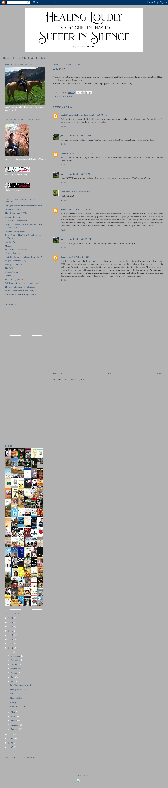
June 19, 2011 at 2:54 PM (78, 256)
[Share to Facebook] (87, 92)
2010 (10, 734)
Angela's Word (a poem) (15, 260)
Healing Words (11, 241)
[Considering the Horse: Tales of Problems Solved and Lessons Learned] (22, 507)
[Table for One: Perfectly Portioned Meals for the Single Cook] (22, 464)
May (13, 711)
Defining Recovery (13, 216)
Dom (63, 191)
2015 (10, 635)
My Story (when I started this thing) (29, 57)
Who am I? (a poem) (14, 279)
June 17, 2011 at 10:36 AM (78, 191)
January (14, 729)
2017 (10, 626)
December (15, 655)
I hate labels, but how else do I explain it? (23, 256)
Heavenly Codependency (16, 220)
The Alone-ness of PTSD (16, 213)
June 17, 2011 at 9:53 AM (79, 173)
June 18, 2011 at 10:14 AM (79, 209)
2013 (10, 643)
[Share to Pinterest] (90, 92)
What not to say (12, 271)
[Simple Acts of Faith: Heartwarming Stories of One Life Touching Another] (9, 467)
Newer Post (58, 373)
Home (6, 57)
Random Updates (18, 706)
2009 (10, 738)
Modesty (9, 245)
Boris (63, 209)
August (14, 672)
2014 (10, 639)
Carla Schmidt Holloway (72, 114)
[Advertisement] (77, 348)
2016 (10, 630)
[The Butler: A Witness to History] (28, 546)
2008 (10, 742)
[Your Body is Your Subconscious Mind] (15, 485)
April (13, 716)
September (16, 668)
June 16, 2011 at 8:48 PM (95, 114)
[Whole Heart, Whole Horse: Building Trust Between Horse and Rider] (41, 497)
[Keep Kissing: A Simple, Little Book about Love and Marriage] (9, 455)
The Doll (9, 268)
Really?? (14, 702)
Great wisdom (16, 697)
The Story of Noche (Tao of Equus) (20, 286)
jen (62, 135)
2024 (10, 617)
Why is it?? (15, 693)
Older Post (158, 373)
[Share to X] (84, 92)
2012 (10, 647)
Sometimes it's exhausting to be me (20, 294)
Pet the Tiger (10, 275)
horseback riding (63, 96)
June (13, 681)
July (13, 677)
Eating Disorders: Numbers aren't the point (23, 205)
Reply (63, 126)
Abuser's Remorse (13, 253)
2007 (10, 747)
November (16, 660)
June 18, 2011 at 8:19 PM (79, 238)
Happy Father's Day (19, 689)
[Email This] (77, 92)
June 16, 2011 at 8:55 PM (79, 135)
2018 (10, 622)
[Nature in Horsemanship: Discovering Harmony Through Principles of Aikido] (28, 487)
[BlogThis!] (81, 92)
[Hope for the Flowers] (22, 576)
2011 (10, 652)
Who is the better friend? (16, 249)
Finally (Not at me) (13, 264)
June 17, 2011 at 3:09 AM (81, 153)
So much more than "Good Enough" (21, 290)
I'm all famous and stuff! (21, 685)
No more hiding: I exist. (15, 231)
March (14, 720)
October (15, 664)
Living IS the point (13, 209)
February (15, 724)
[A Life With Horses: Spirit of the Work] (41, 462)
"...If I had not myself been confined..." (22, 283)
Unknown (65, 153)
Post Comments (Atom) (75, 379)
